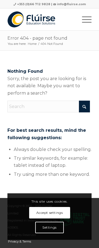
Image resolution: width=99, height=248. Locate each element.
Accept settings (49, 213)
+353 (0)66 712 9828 (33, 4)
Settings (49, 227)
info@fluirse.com (71, 4)
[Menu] (84, 19)
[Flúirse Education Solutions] (41, 19)
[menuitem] (84, 19)
